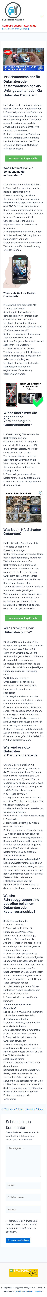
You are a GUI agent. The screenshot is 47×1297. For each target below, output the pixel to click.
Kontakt (30, 1291)
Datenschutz (21, 1291)
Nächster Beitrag (36, 1109)
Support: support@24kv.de (19, 25)
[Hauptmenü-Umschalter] (42, 16)
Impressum (39, 1291)
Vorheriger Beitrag (12, 1109)
